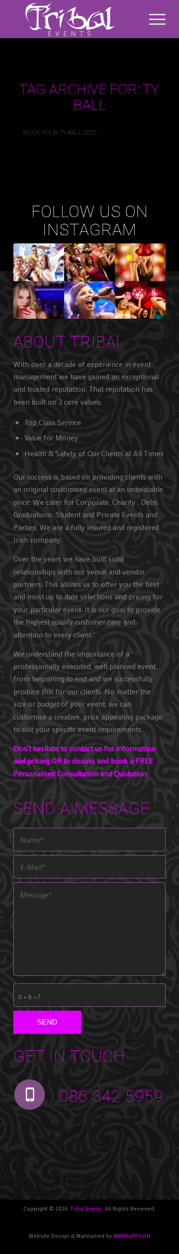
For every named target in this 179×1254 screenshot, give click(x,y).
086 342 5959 (111, 1096)
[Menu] (152, 19)
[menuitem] (152, 19)
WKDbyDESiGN (131, 1236)
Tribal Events (86, 1208)
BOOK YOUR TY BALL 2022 (60, 132)
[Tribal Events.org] (74, 19)
